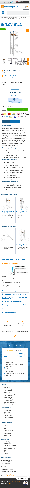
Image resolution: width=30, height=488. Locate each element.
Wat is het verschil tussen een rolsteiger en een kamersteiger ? (14, 297)
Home (2, 17)
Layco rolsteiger (8, 400)
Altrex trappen (7, 435)
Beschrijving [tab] (6, 121)
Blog (5, 450)
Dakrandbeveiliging (8, 415)
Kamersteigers (7, 17)
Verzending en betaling (9, 448)
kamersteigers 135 (16, 17)
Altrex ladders (7, 433)
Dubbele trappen (8, 428)
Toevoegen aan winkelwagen (18, 109)
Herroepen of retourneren (10, 445)
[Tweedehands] (22, 241)
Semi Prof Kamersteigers (10, 394)
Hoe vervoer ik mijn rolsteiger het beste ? (14, 309)
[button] (15, 263)
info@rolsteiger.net (8, 474)
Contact (6, 453)
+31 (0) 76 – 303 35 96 (8, 475)
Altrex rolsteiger (8, 397)
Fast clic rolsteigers (9, 389)
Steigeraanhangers (8, 395)
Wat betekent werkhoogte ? (11, 263)
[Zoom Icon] (27, 30)
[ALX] (7, 209)
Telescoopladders (8, 430)
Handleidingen (7, 442)
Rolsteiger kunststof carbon (11, 402)
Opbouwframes (8, 410)
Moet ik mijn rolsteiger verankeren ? (13, 301)
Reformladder (7, 432)
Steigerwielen (7, 412)
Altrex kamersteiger (9, 417)
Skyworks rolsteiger (9, 404)
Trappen (6, 425)
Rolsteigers (7, 387)
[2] (7, 241)
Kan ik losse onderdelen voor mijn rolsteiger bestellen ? (14, 305)
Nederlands (20, 1)
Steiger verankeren (8, 414)
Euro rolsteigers (8, 390)
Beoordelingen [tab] (14, 121)
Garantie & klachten (9, 447)
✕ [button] (28, 476)
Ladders (6, 427)
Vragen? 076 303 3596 (15, 337)
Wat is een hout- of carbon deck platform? (14, 294)
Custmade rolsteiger (9, 399)
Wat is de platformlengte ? (10, 291)
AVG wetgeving (8, 443)
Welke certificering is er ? (10, 312)
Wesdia (9, 483)
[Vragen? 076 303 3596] (15, 336)
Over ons (6, 452)
